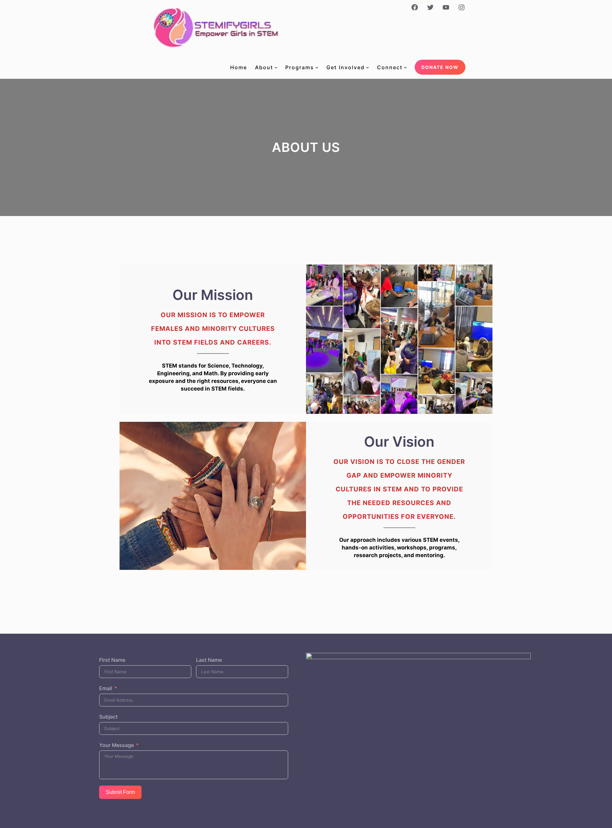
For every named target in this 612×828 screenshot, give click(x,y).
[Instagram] (461, 7)
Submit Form (120, 792)
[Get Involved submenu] (367, 67)
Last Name (209, 660)
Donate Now (440, 67)
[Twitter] (430, 7)
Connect (390, 67)
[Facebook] (415, 7)
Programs (299, 67)
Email (105, 688)
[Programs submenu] (316, 67)
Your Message (116, 745)
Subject (108, 716)
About (264, 67)
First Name (112, 660)
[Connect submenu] (405, 67)
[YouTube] (446, 7)
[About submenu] (276, 67)
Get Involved (345, 67)
